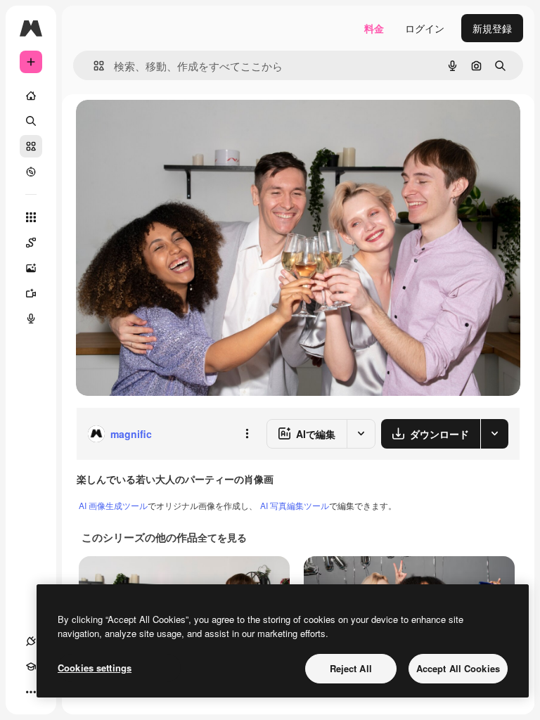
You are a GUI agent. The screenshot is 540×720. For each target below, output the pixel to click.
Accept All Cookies (458, 668)
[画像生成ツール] (31, 268)
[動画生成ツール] (31, 293)
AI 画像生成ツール (113, 505)
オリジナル (172, 126)
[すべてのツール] (31, 217)
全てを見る (222, 537)
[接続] (31, 641)
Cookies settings (94, 667)
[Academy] (31, 666)
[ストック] (31, 146)
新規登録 (492, 28)
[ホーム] (31, 95)
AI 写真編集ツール (294, 505)
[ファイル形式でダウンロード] (494, 434)
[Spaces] (31, 242)
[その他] (31, 692)
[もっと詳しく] (31, 171)
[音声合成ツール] (31, 318)
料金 (374, 28)
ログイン (424, 28)
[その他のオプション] (247, 434)
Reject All (351, 668)
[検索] (31, 121)
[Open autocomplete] (93, 65)
